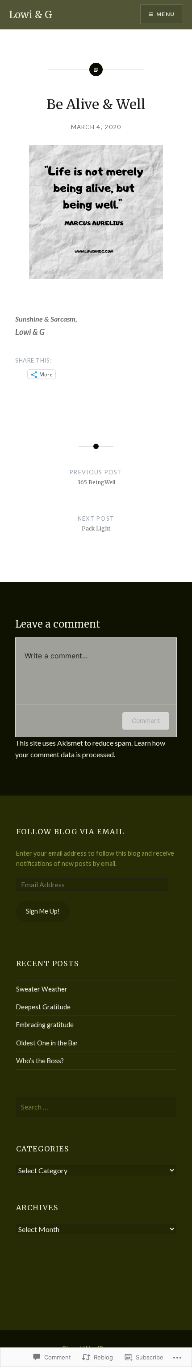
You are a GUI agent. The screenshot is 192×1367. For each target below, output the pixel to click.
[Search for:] (96, 1107)
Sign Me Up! (43, 911)
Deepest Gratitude (43, 1007)
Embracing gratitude (45, 1024)
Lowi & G (30, 14)
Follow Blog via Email (70, 831)
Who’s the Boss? (40, 1061)
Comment (146, 720)
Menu (165, 14)
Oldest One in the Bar (47, 1043)
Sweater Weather (41, 989)
